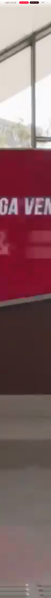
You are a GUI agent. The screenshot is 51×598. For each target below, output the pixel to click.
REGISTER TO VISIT (34, 2)
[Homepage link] (11, 2)
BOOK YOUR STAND (23, 2)
